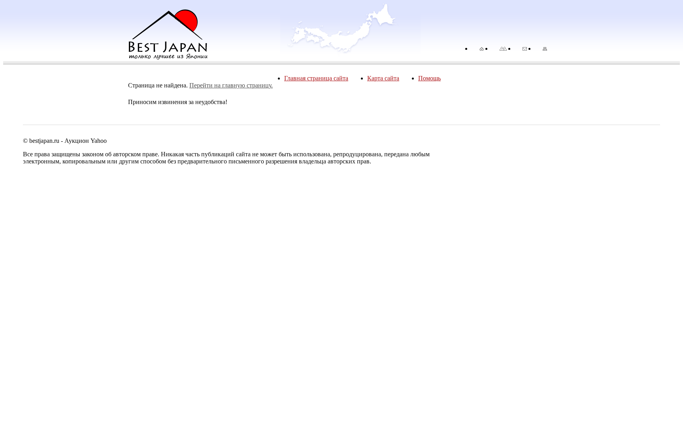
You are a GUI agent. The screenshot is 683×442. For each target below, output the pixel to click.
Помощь (429, 78)
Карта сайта (383, 78)
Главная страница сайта (316, 78)
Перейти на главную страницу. (231, 85)
